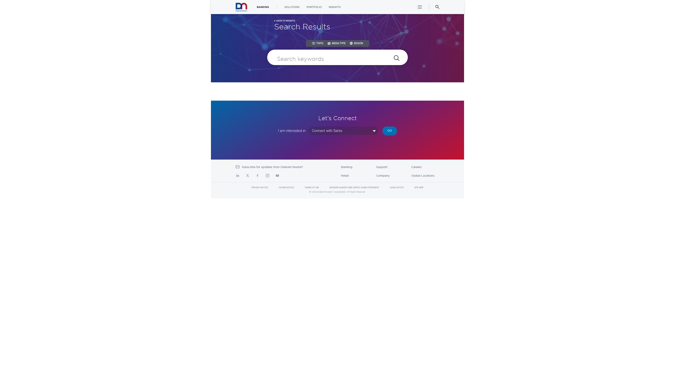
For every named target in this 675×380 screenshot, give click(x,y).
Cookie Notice (286, 187)
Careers (416, 167)
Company (383, 175)
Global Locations (423, 175)
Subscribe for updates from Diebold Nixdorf (272, 167)
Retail (345, 175)
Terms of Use (312, 187)
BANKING (263, 7)
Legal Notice (397, 187)
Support (381, 167)
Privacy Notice (260, 187)
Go (389, 130)
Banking (346, 167)
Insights (335, 7)
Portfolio (314, 7)
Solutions (292, 7)
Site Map (418, 187)
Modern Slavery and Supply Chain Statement (354, 187)
